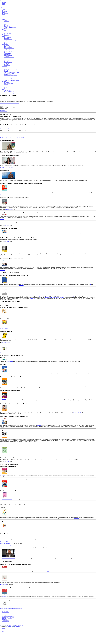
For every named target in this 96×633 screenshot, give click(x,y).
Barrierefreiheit (4, 630)
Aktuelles (3, 9)
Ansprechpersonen (7, 65)
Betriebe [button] (3, 58)
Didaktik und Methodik (8, 55)
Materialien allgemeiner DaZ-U (9, 57)
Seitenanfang (4, 631)
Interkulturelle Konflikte (4, 541)
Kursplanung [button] (4, 36)
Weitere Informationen (3, 111)
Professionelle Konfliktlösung (5, 543)
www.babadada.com (9, 361)
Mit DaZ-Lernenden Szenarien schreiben (10, 70)
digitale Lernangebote (7, 54)
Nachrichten (6, 22)
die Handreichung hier (8, 209)
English (1, 7)
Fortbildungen (4, 15)
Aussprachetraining (7, 74)
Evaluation (6, 42)
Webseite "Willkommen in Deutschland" (35, 386)
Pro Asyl (48, 571)
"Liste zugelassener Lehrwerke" (7, 499)
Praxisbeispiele (6, 43)
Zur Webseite (28, 315)
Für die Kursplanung (7, 37)
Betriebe (3, 14)
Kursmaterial (39, 425)
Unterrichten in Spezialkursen (9, 51)
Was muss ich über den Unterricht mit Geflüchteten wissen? (9, 103)
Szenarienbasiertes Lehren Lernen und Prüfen (11, 72)
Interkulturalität (2, 110)
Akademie (6, 79)
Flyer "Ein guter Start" (21, 386)
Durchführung (6, 41)
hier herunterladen (47, 297)
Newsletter (6, 23)
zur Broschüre (34, 315)
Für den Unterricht (5, 13)
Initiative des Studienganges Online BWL (8, 558)
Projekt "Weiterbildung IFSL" (9, 32)
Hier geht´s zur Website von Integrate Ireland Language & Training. (11, 608)
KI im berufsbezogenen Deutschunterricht (11, 69)
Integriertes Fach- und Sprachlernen (10, 50)
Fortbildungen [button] (4, 66)
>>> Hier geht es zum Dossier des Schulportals (7, 121)
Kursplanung (4, 12)
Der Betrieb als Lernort (8, 62)
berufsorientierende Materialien (9, 48)
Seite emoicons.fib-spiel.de (6, 342)
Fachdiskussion (4, 11)
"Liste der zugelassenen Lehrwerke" (8, 454)
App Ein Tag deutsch (19, 625)
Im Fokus (5, 24)
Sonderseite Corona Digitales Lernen (10, 27)
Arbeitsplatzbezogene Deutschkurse (10, 78)
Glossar (3, 4)
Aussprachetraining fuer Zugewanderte (10, 75)
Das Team (6, 84)
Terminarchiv (6, 21)
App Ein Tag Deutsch (7, 90)
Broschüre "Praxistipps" (77, 412)
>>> (26, 504)
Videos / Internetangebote (8, 53)
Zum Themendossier (3, 584)
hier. (82, 530)
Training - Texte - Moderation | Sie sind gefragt (11, 80)
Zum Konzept (2, 270)
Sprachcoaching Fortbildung (8, 77)
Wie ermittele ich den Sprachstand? (5, 104)
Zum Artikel (2, 219)
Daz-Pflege (6, 71)
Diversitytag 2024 (7, 26)
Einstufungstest (41, 296)
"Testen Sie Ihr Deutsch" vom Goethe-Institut (57, 297)
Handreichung (4, 596)
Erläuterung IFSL (7, 31)
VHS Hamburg (21, 285)
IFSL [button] (3, 29)
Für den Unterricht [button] (5, 44)
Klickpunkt (6, 25)
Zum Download (2, 255)
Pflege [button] (3, 89)
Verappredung (6, 56)
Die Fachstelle (6, 82)
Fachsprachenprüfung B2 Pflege (9, 91)
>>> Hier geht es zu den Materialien (6, 128)
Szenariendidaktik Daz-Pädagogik (9, 73)
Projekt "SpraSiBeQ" (7, 33)
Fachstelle (4, 2)
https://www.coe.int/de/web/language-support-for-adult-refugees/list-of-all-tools (12, 137)
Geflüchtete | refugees (7, 46)
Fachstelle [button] (4, 81)
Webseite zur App (76, 518)
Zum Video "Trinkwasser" (4, 328)
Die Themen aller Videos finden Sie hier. (6, 167)
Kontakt (3, 3)
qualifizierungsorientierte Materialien (8, 616)
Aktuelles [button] (3, 19)
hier (90, 284)
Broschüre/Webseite (5, 412)
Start (1, 93)
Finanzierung (6, 38)
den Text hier (7, 225)
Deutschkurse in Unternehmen (9, 59)
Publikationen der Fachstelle (8, 85)
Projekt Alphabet (3, 475)
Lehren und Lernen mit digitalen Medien (10, 68)
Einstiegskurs (4, 399)
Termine (5, 20)
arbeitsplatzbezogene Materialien (9, 49)
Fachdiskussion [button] (4, 34)
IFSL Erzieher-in (7, 76)
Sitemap (3, 628)
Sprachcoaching (6, 60)
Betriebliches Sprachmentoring (9, 61)
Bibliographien (6, 52)
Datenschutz (4, 629)
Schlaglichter (6, 86)
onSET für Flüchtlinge (33, 298)
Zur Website (2, 352)
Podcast (5, 28)
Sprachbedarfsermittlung (8, 39)
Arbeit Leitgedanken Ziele (8, 83)
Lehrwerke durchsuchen (8, 47)
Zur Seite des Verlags (3, 194)
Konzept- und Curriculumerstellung (10, 40)
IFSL (3, 10)
